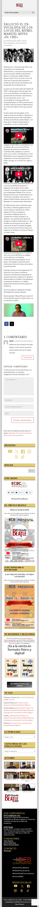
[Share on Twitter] (12, 325)
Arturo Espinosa (10, 843)
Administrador (11, 41)
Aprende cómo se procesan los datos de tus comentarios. (18, 434)
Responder (28, 357)
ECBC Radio (8, 827)
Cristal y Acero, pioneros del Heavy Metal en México (17, 704)
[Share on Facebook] (6, 325)
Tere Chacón (8, 841)
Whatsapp (7, 851)
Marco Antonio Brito (11, 845)
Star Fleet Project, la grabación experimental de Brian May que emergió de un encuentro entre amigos (19, 710)
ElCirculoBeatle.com (12, 815)
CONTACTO (18, 902)
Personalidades (9, 43)
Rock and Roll (20, 43)
